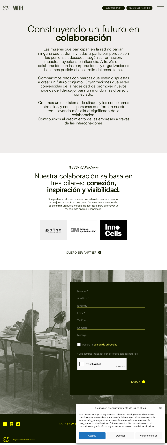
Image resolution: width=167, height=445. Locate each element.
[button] (160, 408)
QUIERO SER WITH (114, 8)
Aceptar (92, 435)
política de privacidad (105, 344)
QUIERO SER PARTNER (139, 8)
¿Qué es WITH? (69, 424)
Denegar (120, 435)
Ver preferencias (149, 435)
